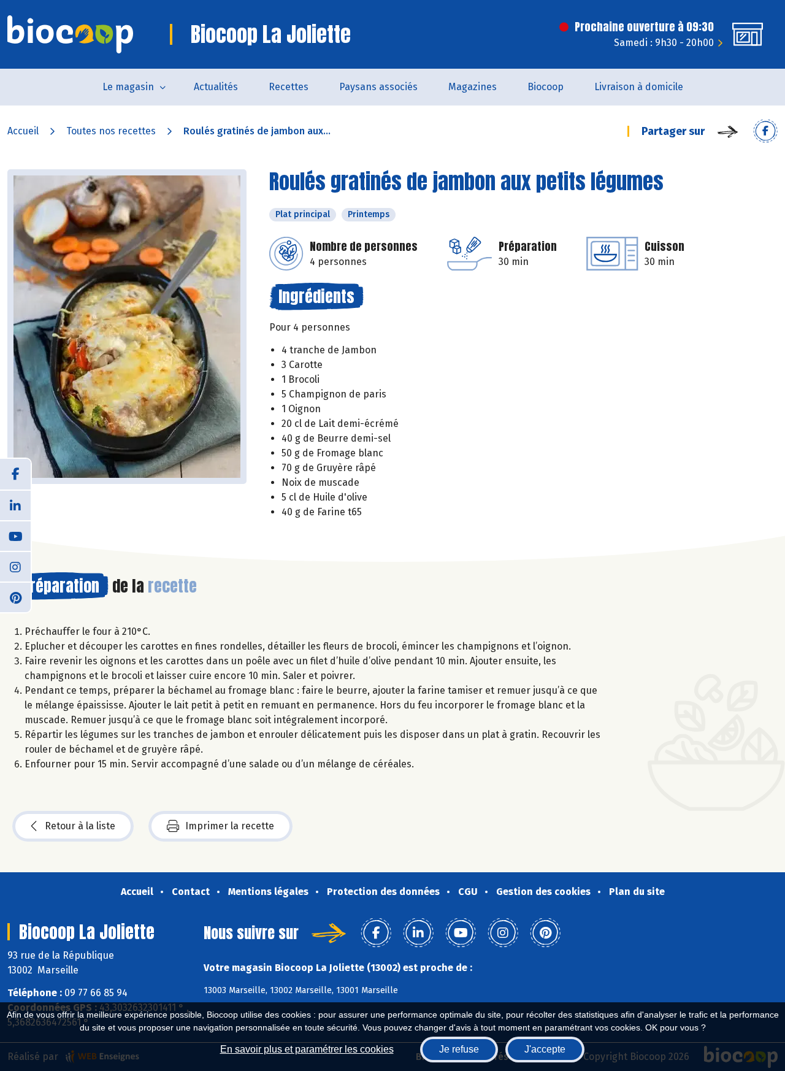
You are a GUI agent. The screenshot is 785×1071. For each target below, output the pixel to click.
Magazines (472, 87)
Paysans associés (378, 87)
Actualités (216, 87)
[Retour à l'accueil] (70, 34)
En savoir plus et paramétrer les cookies (307, 1049)
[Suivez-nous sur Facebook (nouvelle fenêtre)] (15, 474)
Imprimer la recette (229, 826)
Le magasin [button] (128, 87)
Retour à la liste (80, 826)
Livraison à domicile (638, 87)
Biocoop (545, 87)
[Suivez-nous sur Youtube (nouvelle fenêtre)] (15, 535)
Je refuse (459, 1049)
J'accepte (544, 1049)
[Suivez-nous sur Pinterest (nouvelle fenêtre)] (15, 597)
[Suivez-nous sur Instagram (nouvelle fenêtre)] (15, 566)
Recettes (288, 87)
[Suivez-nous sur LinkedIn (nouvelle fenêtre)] (15, 504)
